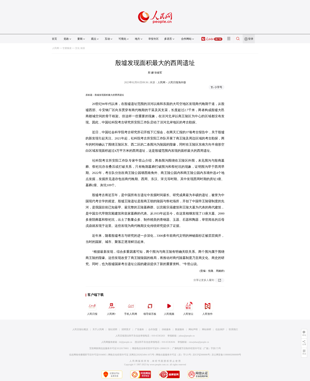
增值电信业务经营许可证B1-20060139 (150, 348)
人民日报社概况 (80, 329)
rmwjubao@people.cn (199, 342)
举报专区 (153, 38)
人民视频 (169, 314)
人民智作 (207, 314)
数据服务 (179, 329)
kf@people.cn (125, 342)
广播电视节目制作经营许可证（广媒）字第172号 (196, 348)
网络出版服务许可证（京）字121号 (173, 354)
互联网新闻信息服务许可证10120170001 (109, 348)
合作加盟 (152, 329)
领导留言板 (149, 314)
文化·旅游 (80, 48)
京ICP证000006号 (201, 354)
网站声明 (193, 329)
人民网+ (111, 314)
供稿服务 (166, 329)
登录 (250, 38)
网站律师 (206, 329)
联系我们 (233, 329)
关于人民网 (98, 329)
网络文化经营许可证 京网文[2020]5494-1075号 (131, 354)
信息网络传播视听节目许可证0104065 (87, 354)
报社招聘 (112, 329)
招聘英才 (126, 329)
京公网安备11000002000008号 (226, 354)
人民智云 (188, 314)
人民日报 (92, 314)
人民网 (55, 48)
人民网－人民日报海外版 (172, 82)
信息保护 (219, 329)
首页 (54, 38)
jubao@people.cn (187, 336)
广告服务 (139, 329)
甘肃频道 (67, 48)
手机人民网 (130, 314)
